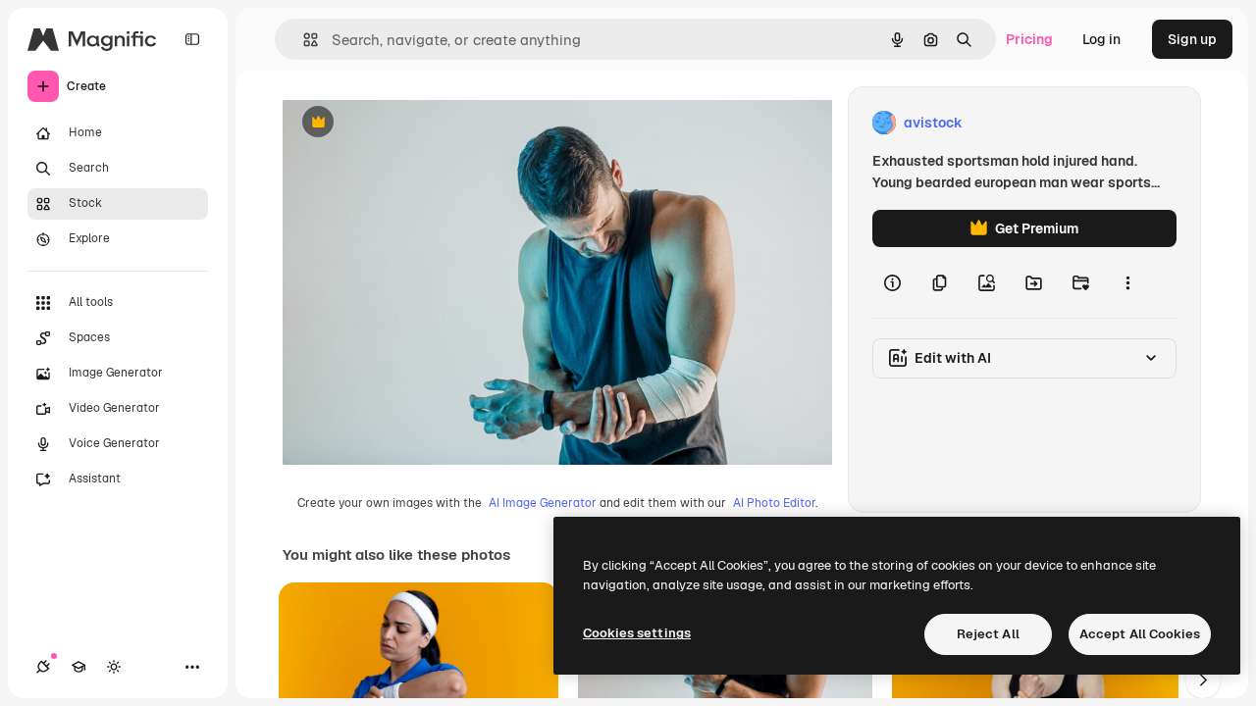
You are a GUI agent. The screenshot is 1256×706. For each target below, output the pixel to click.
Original (408, 123)
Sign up (1192, 39)
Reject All (988, 634)
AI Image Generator (543, 503)
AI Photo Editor (774, 503)
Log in (1101, 39)
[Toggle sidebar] (192, 39)
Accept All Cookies (1139, 634)
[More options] (1127, 282)
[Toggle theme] (114, 666)
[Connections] (43, 666)
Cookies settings (637, 633)
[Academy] (78, 666)
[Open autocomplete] (303, 39)
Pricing (1029, 39)
